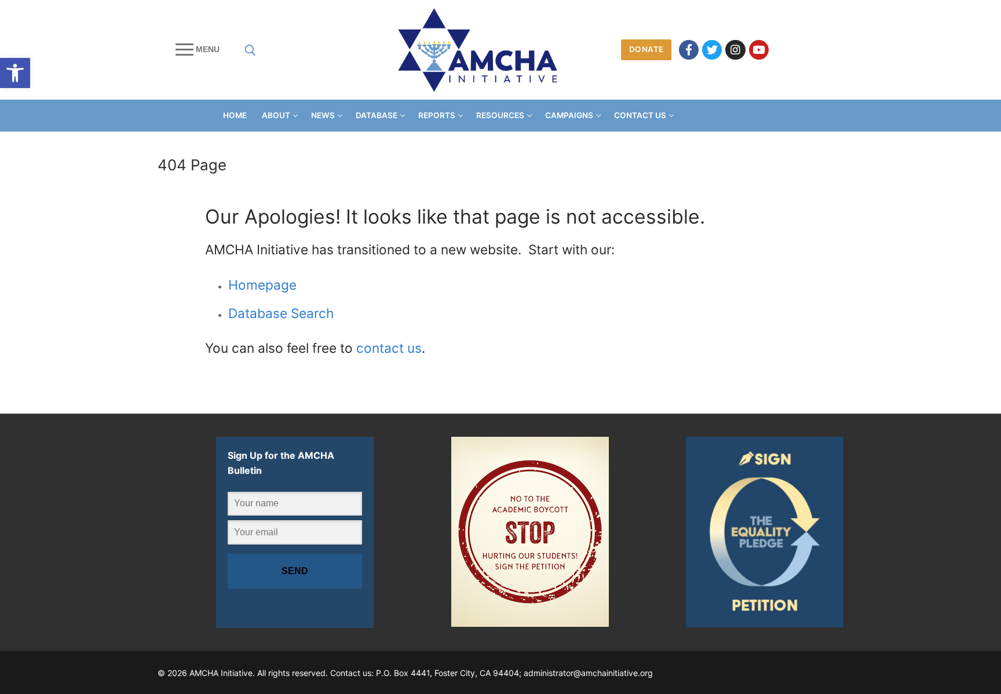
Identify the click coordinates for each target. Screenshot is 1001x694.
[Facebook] (689, 50)
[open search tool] (250, 50)
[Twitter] (712, 50)
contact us (389, 348)
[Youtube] (759, 50)
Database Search (281, 313)
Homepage (262, 285)
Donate (646, 49)
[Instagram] (735, 50)
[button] (15, 73)
